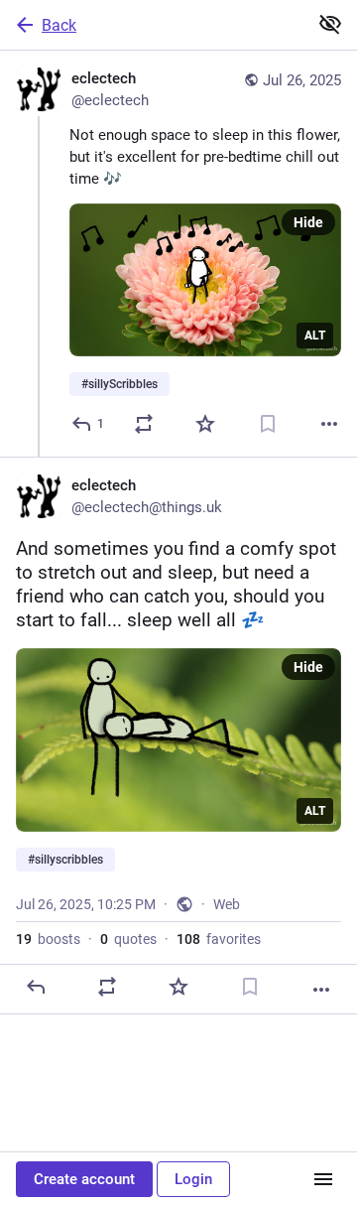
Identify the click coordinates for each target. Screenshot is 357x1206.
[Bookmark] (268, 424)
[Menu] (323, 1179)
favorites (219, 939)
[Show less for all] (330, 24)
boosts (48, 939)
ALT (314, 335)
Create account (84, 1179)
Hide (308, 222)
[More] (329, 424)
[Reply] (36, 987)
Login (193, 1179)
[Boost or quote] (144, 424)
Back (59, 25)
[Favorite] (205, 424)
